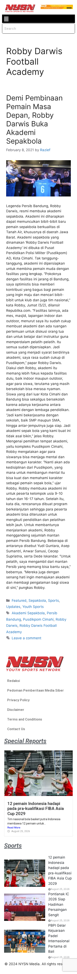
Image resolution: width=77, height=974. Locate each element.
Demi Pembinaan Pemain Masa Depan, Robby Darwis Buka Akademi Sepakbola (34, 119)
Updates (13, 607)
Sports (53, 600)
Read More (13, 827)
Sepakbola (37, 600)
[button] (6, 19)
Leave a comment (26, 638)
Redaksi (13, 681)
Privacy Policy (18, 700)
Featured (19, 600)
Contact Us (16, 729)
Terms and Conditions (24, 719)
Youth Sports (33, 607)
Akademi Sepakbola (28, 613)
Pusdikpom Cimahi (38, 619)
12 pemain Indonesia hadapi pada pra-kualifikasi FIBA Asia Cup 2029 (35, 808)
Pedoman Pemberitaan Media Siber (35, 690)
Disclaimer (15, 710)
